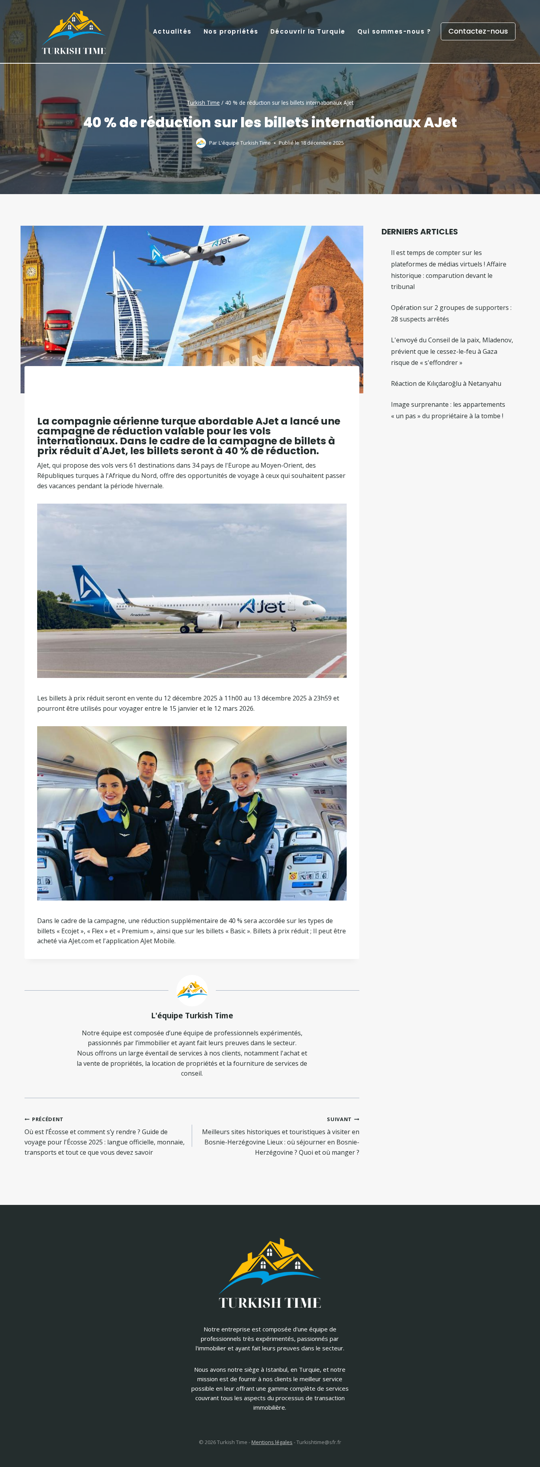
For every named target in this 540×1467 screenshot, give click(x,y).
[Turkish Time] (74, 29)
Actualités (172, 31)
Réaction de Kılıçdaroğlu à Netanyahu (446, 383)
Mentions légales (272, 1442)
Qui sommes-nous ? (394, 31)
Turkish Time (203, 102)
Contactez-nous (478, 31)
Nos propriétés (231, 31)
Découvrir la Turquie (308, 31)
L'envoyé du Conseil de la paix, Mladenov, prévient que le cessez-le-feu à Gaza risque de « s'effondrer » (452, 351)
